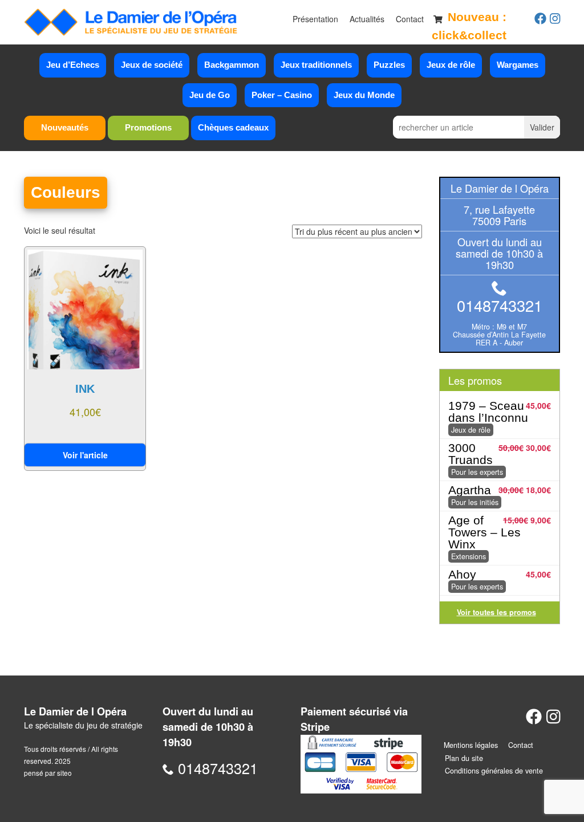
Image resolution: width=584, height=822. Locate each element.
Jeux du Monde (364, 95)
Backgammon (231, 65)
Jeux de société (151, 65)
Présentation (315, 19)
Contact (410, 19)
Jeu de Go (209, 95)
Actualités (367, 19)
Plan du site (464, 758)
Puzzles (389, 65)
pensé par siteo (48, 773)
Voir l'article (85, 455)
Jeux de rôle (451, 65)
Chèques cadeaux (233, 127)
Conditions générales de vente (494, 771)
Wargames (517, 65)
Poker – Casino (282, 95)
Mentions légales (471, 745)
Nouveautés (64, 127)
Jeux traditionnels (316, 65)
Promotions (148, 127)
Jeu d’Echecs (72, 65)
